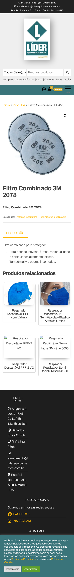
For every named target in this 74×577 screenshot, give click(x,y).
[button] (65, 116)
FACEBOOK (21, 514)
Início (6, 105)
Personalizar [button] (12, 569)
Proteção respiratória (26, 217)
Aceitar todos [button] (31, 569)
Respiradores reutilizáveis (52, 217)
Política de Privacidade (23, 559)
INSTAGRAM (22, 520)
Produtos (19, 105)
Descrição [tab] (15, 233)
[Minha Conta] (44, 89)
